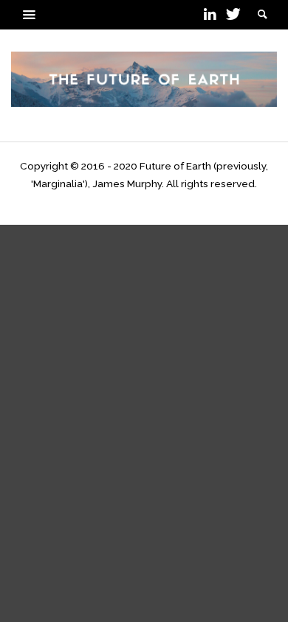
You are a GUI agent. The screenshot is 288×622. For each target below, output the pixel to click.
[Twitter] (232, 14)
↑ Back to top (144, 201)
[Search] (29, 14)
